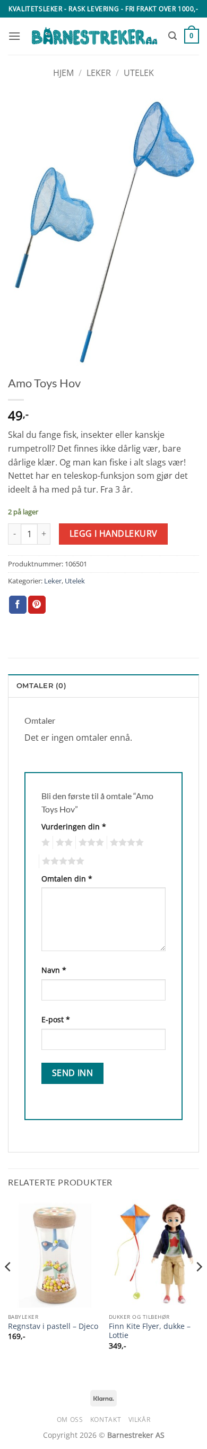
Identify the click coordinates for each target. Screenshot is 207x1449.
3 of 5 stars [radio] (89, 843)
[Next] (198, 1288)
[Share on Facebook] (18, 605)
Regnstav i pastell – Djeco (53, 1326)
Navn (53, 970)
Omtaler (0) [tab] (41, 686)
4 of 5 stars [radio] (125, 843)
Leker (99, 73)
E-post (55, 1019)
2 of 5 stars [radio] (63, 843)
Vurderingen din (73, 826)
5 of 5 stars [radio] (61, 861)
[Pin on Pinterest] (37, 605)
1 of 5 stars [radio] (44, 843)
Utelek (139, 73)
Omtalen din (66, 879)
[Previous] (8, 1288)
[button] (14, 36)
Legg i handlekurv (114, 533)
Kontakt (105, 1419)
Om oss (70, 1419)
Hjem (63, 73)
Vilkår (139, 1419)
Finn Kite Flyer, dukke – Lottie (150, 1330)
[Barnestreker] (94, 36)
